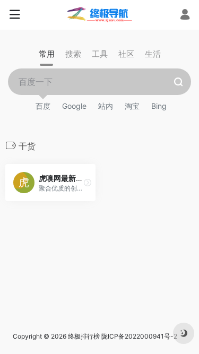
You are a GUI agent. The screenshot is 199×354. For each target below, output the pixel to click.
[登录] (185, 16)
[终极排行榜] (99, 15)
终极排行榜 (84, 336)
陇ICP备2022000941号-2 (140, 336)
